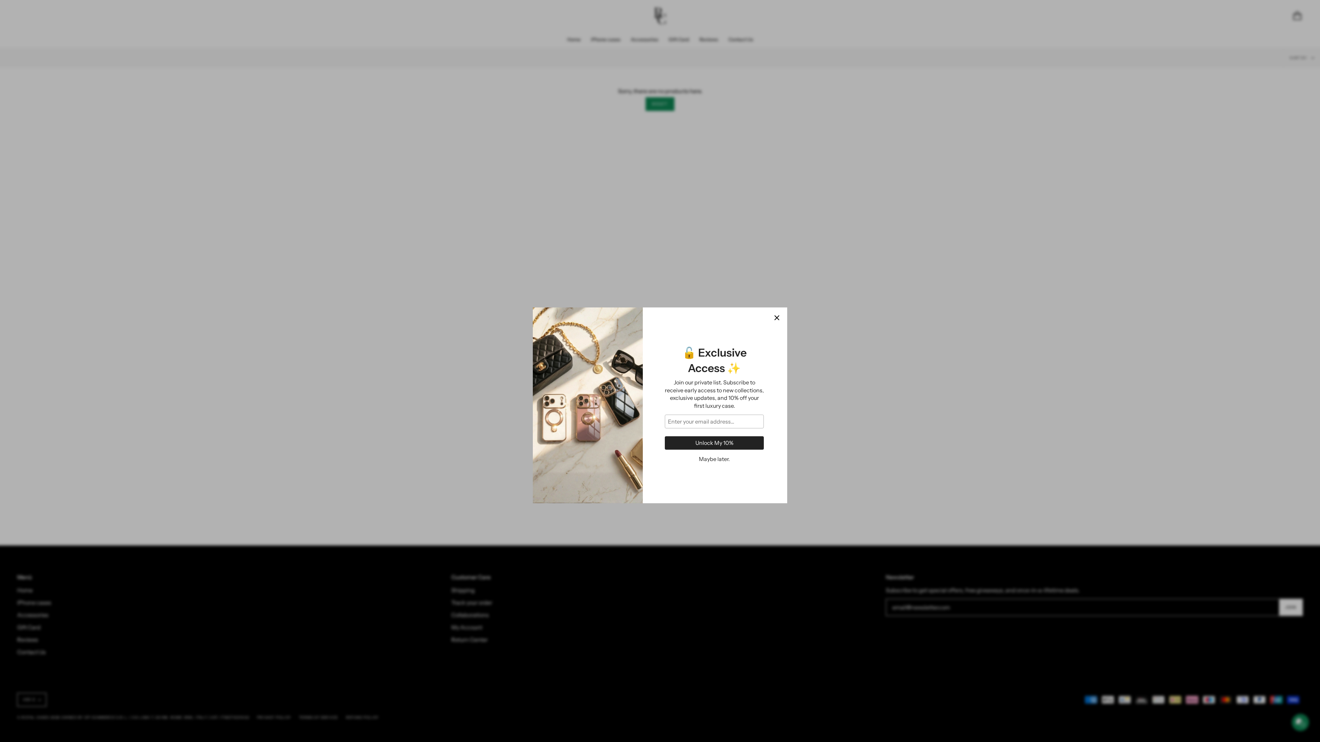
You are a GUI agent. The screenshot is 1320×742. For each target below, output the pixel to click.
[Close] (777, 283)
